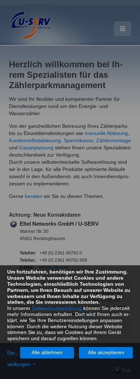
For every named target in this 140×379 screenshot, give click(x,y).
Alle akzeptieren (106, 352)
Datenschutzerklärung (57, 308)
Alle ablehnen (47, 352)
